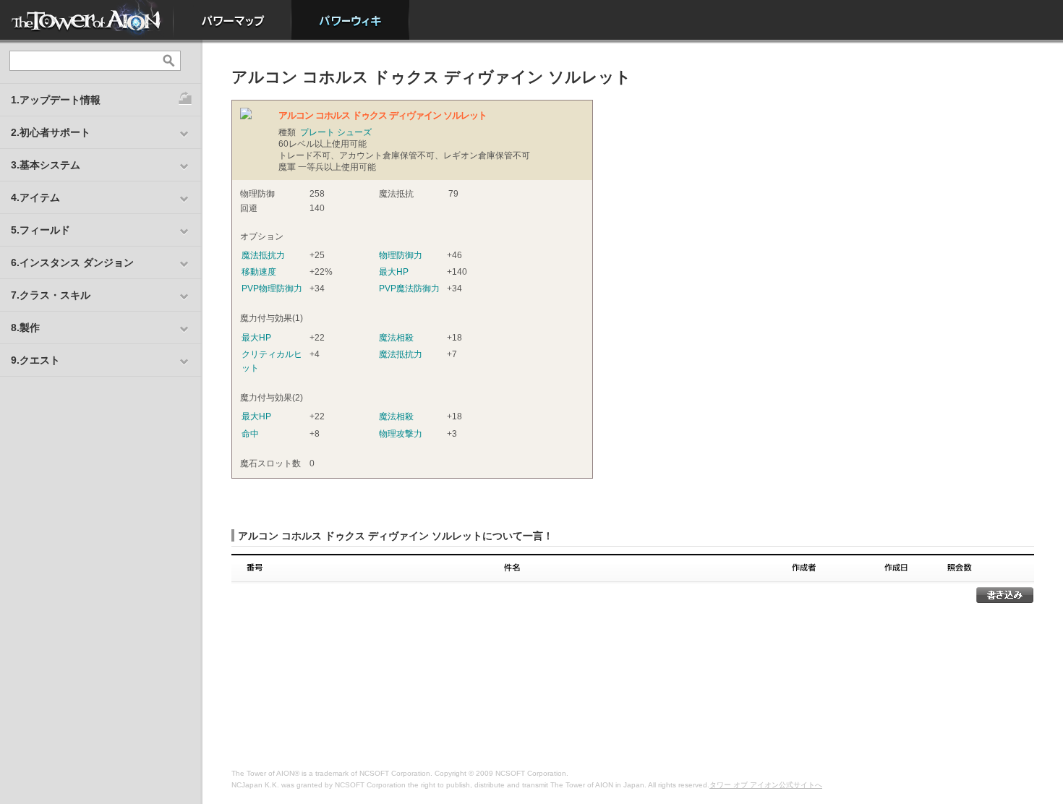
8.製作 (25, 327)
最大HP (394, 272)
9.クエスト (35, 360)
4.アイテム (35, 197)
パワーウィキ (350, 20)
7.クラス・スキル (50, 295)
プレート (317, 132)
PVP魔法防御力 (409, 288)
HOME (87, 20)
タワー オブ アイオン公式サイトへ (765, 785)
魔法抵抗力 (263, 255)
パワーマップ (232, 20)
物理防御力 (400, 255)
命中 (250, 434)
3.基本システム (45, 165)
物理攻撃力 (400, 434)
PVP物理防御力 (272, 288)
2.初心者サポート (50, 132)
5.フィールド (40, 230)
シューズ (354, 132)
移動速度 (259, 272)
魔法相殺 (396, 338)
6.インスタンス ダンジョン (72, 262)
